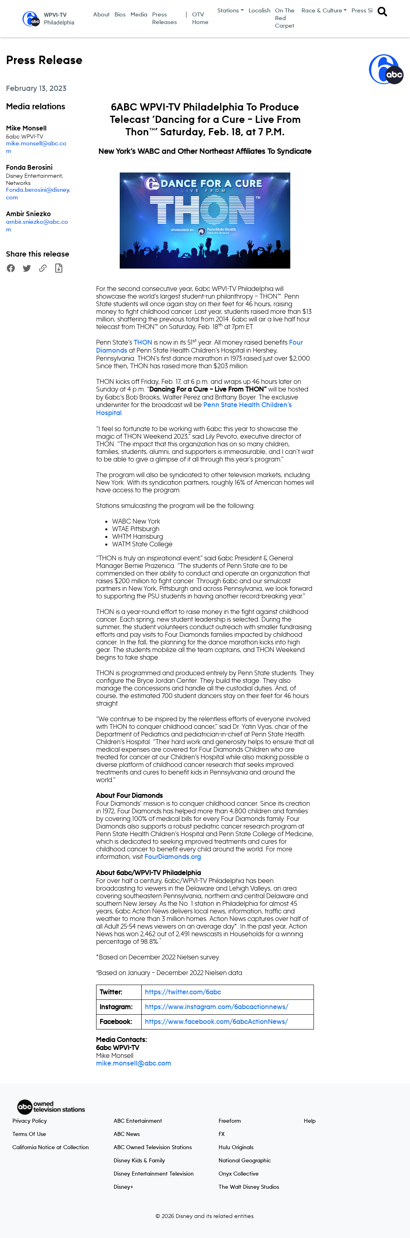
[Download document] (59, 269)
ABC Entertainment (138, 1121)
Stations (228, 11)
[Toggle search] (382, 11)
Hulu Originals (236, 1147)
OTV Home (200, 19)
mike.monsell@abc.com (36, 147)
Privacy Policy (29, 1121)
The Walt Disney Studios (249, 1187)
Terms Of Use (29, 1134)
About (101, 15)
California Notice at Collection (50, 1147)
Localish (259, 11)
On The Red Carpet (285, 18)
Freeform (230, 1121)
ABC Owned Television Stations (153, 1147)
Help (310, 1121)
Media (139, 15)
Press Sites (366, 11)
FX (222, 1134)
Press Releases (164, 19)
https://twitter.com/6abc (183, 992)
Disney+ (123, 1187)
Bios (120, 15)
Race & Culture (321, 11)
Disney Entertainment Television (154, 1174)
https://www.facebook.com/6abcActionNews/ (216, 1021)
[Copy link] (43, 269)
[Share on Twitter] (27, 269)
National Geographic (245, 1161)
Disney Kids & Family (139, 1161)
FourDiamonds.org (173, 857)
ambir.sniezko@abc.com (37, 226)
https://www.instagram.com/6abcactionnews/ (216, 1007)
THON (143, 342)
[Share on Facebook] (11, 269)
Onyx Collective (239, 1174)
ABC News (127, 1134)
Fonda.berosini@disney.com (38, 194)
